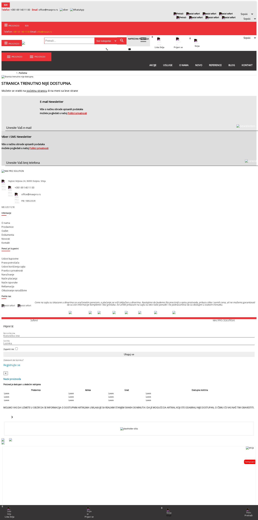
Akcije (152, 65)
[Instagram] (226, 13)
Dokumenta (8, 234)
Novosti (6, 238)
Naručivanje (8, 274)
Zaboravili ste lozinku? (13, 360)
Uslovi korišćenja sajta (13, 266)
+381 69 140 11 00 (20, 9)
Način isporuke (10, 282)
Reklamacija (8, 286)
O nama (183, 65)
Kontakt (247, 65)
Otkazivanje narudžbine (14, 290)
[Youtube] (209, 13)
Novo (198, 65)
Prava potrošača (10, 262)
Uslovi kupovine (10, 258)
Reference (215, 65)
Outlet (5, 230)
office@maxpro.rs (48, 9)
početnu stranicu (37, 90)
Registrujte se (11, 365)
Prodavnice (8, 227)
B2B (5, 5)
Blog (232, 65)
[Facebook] (193, 13)
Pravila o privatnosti (12, 270)
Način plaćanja (9, 278)
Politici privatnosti (77, 113)
